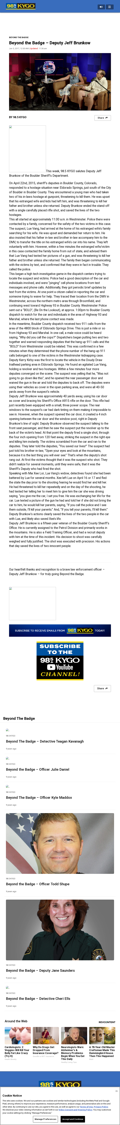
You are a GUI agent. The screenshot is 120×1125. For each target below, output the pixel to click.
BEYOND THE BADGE (18, 37)
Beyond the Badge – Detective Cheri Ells (38, 999)
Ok (116, 1091)
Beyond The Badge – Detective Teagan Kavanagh (45, 741)
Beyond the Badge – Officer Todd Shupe (37, 884)
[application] (60, 81)
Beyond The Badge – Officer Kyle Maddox (39, 797)
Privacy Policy (101, 1107)
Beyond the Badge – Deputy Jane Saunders (40, 970)
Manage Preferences (45, 1119)
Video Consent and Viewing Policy (75, 1110)
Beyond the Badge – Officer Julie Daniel (37, 769)
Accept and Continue (72, 1119)
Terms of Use (86, 1107)
